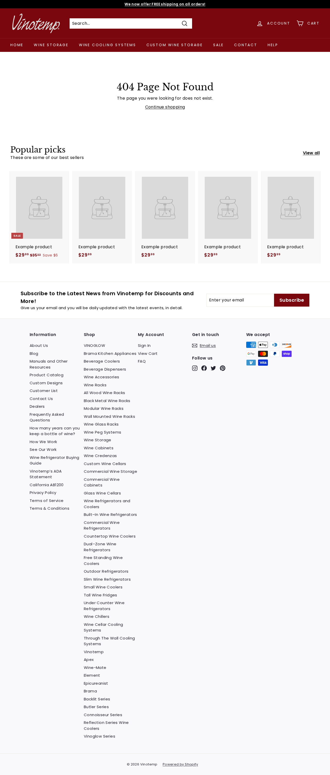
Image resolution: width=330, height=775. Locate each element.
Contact (245, 44)
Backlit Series (97, 699)
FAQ (142, 361)
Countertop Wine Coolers (110, 536)
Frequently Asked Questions (47, 417)
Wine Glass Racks (101, 424)
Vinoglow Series (99, 736)
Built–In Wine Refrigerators (110, 514)
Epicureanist (96, 683)
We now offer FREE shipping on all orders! (165, 4)
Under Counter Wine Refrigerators (104, 605)
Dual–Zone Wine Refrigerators (100, 547)
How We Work (43, 441)
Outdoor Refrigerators (106, 571)
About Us (39, 345)
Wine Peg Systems (102, 432)
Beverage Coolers (102, 361)
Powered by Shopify (180, 764)
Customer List (44, 390)
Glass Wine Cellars (102, 493)
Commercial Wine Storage (110, 471)
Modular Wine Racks (103, 408)
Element (92, 675)
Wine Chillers (96, 616)
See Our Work (43, 449)
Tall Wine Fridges (100, 595)
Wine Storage (51, 44)
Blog (34, 353)
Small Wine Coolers (103, 587)
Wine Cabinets (98, 448)
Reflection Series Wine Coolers (106, 725)
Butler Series (96, 706)
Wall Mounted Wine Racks (109, 416)
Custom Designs (46, 383)
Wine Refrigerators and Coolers (107, 503)
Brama (90, 691)
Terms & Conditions (49, 508)
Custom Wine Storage (174, 44)
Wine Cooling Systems (107, 44)
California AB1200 (47, 485)
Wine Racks (95, 385)
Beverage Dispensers (105, 369)
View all (311, 153)
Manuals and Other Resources (49, 364)
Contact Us (41, 398)
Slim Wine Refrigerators (107, 579)
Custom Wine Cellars (105, 463)
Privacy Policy (43, 492)
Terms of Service (46, 500)
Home (16, 44)
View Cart (148, 353)
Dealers (37, 406)
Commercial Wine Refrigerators (102, 525)
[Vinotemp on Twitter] (213, 368)
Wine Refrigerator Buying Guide (54, 460)
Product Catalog (46, 375)
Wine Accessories (101, 377)
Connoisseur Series (103, 714)
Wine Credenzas (100, 455)
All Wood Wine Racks (104, 392)
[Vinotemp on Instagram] (194, 368)
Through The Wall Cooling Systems (109, 641)
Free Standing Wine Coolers (103, 560)
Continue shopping (165, 107)
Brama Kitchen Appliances (110, 353)
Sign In (144, 345)
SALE (218, 44)
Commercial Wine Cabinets (102, 482)
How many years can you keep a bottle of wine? (55, 431)
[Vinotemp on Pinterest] (222, 368)
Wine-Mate (95, 667)
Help (273, 44)
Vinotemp (94, 651)
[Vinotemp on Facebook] (204, 368)
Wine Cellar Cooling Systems (103, 627)
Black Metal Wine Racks (107, 400)
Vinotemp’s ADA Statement (46, 474)
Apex (89, 659)
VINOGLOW (94, 345)
